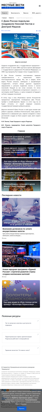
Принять (21, 408)
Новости (4, 13)
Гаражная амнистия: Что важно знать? (17, 350)
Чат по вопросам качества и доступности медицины (18, 324)
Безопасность (15, 13)
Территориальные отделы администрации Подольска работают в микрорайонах (18, 338)
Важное (25, 13)
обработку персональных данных (22, 398)
